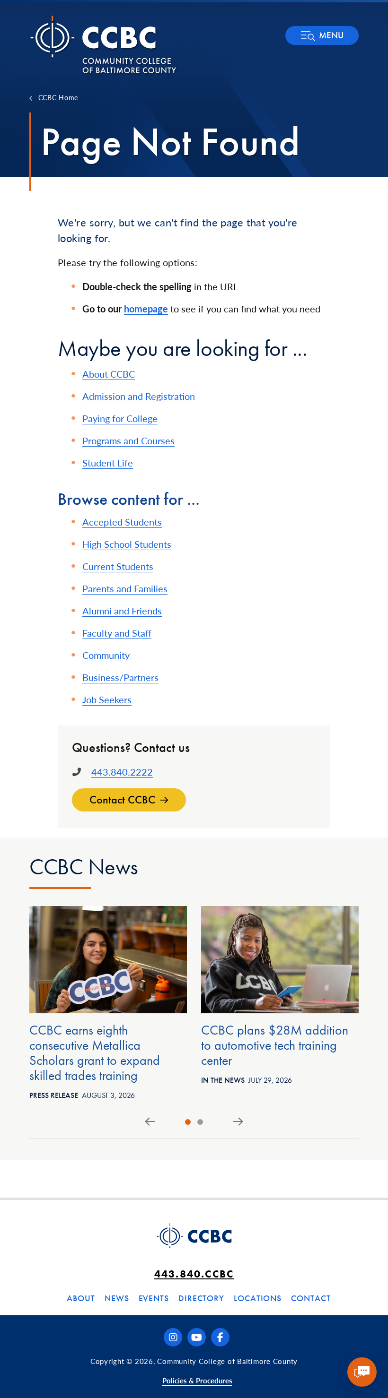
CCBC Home (58, 97)
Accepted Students (122, 521)
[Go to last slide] (150, 1122)
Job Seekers (107, 699)
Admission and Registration (138, 396)
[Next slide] (238, 1122)
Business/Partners (120, 677)
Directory (201, 1298)
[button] (322, 35)
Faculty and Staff (116, 632)
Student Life (107, 462)
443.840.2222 (122, 771)
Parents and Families (125, 588)
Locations (258, 1298)
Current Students (117, 566)
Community (106, 655)
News (117, 1298)
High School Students (126, 544)
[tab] (188, 1122)
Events (154, 1298)
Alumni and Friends (122, 610)
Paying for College (120, 418)
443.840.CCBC (194, 1274)
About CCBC (108, 373)
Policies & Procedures (197, 1380)
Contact (310, 1298)
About (81, 1298)
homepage (146, 308)
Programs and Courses (128, 440)
